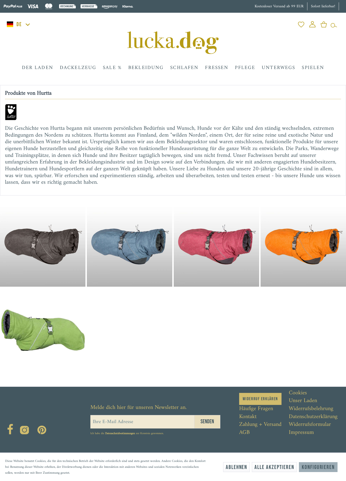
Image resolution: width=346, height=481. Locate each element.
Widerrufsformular (310, 425)
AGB (244, 433)
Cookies (298, 393)
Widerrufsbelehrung (311, 409)
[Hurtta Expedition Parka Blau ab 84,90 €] (130, 244)
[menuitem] (301, 23)
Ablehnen (236, 467)
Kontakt (248, 417)
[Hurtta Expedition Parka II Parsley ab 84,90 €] (43, 331)
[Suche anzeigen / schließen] (333, 23)
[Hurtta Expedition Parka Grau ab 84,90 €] (43, 244)
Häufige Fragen (256, 409)
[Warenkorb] (323, 23)
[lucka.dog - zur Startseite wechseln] (172, 42)
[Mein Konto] (312, 23)
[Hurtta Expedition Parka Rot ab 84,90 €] (216, 244)
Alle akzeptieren (274, 467)
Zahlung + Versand (260, 425)
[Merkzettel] (301, 23)
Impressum (301, 433)
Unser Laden (303, 401)
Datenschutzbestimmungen (120, 433)
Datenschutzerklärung (313, 417)
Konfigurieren (318, 467)
